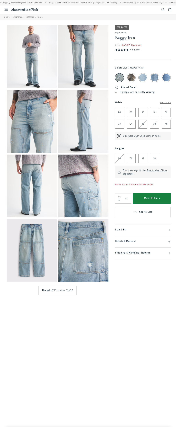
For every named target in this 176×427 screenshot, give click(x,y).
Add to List (145, 212)
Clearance (18, 17)
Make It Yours (152, 198)
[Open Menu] (4, 10)
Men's (7, 17)
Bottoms (30, 17)
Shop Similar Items (150, 136)
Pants (39, 17)
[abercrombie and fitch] (24, 9)
